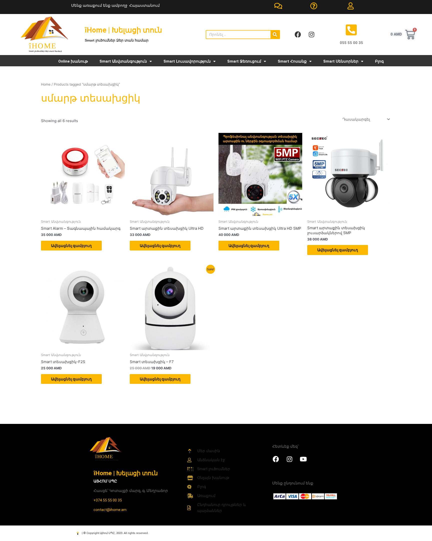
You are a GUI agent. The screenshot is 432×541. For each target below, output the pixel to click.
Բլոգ (379, 61)
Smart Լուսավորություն (187, 61)
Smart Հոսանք (292, 61)
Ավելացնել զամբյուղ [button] (71, 245)
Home (45, 84)
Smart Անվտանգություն (123, 61)
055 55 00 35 (351, 43)
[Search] (275, 35)
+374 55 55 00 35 (108, 500)
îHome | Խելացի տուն (126, 473)
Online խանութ (73, 61)
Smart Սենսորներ (340, 61)
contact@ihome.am (110, 509)
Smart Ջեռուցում (244, 61)
